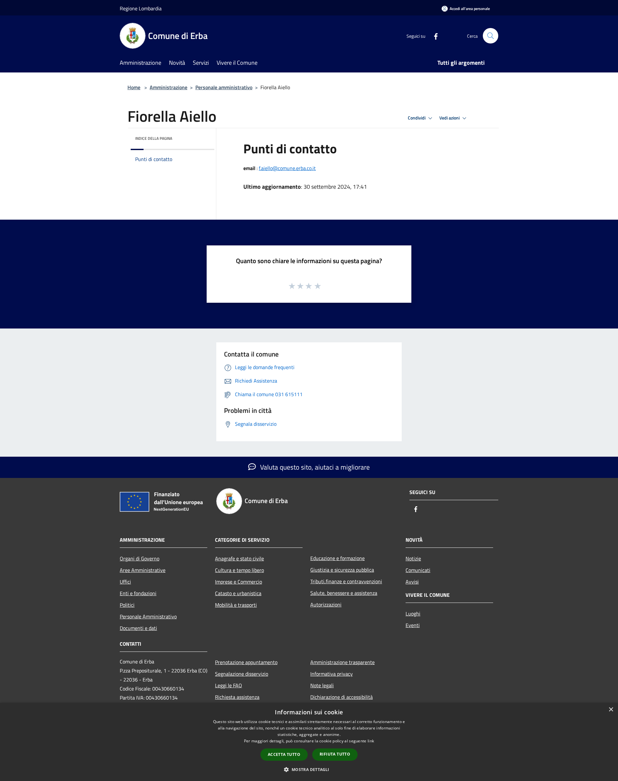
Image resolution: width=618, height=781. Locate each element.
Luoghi (413, 613)
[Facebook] (433, 35)
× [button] (610, 709)
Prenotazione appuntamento (246, 662)
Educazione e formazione (337, 558)
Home (133, 87)
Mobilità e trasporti (236, 605)
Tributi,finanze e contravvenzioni (346, 581)
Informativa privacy (331, 674)
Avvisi (412, 582)
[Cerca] (490, 35)
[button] (309, 769)
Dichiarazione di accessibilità (341, 697)
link (371, 741)
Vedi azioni (450, 117)
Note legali (322, 685)
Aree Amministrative (142, 570)
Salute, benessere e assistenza (343, 593)
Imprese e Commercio (238, 582)
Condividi (417, 117)
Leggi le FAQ (228, 685)
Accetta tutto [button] (284, 754)
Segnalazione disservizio (241, 674)
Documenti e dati (138, 628)
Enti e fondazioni (138, 593)
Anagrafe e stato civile (239, 558)
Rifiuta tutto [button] (335, 754)
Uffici (125, 582)
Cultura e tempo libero (239, 570)
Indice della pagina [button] (153, 138)
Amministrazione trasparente (342, 662)
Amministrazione (168, 87)
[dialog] (309, 742)
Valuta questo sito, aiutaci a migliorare (314, 467)
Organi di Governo (139, 558)
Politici (127, 605)
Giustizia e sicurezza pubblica (342, 570)
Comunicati (418, 570)
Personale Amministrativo (148, 616)
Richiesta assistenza (237, 697)
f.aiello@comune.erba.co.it (287, 168)
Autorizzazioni (326, 604)
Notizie (413, 558)
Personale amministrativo (223, 87)
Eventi (413, 625)
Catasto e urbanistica (238, 593)
